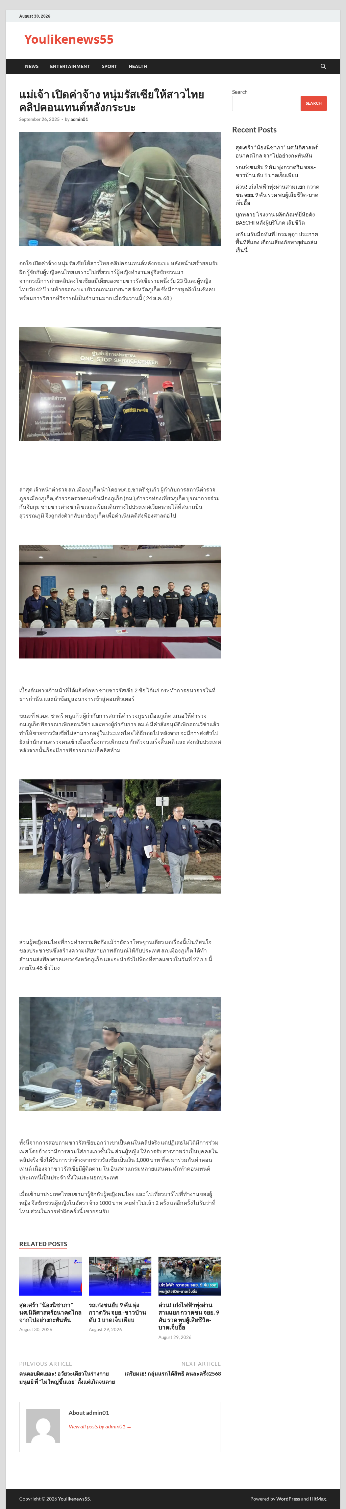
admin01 (79, 119)
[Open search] (323, 67)
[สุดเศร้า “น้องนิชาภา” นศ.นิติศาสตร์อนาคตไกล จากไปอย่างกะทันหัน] (50, 1278)
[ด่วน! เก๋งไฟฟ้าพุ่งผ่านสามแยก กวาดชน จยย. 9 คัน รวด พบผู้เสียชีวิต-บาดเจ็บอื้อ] (189, 1278)
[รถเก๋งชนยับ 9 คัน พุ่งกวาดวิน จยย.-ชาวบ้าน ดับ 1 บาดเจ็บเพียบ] (120, 1278)
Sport (109, 66)
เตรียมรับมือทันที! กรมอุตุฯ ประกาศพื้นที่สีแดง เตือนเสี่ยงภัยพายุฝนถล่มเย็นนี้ (277, 242)
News (32, 66)
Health (138, 66)
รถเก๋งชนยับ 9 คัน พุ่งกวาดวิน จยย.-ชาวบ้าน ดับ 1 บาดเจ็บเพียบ (117, 1312)
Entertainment (70, 66)
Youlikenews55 (69, 39)
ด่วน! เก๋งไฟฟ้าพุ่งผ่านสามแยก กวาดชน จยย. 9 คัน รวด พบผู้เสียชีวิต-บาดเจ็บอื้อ (188, 1316)
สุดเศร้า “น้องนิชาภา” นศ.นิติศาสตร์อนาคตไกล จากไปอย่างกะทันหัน (50, 1312)
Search (240, 91)
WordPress (288, 1499)
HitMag (318, 1499)
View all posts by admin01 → (100, 1426)
